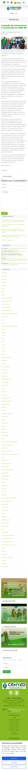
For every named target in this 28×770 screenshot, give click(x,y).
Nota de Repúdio (6, 476)
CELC (3, 338)
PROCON (4, 495)
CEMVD (3, 345)
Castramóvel (5, 316)
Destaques (4, 395)
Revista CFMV (5, 504)
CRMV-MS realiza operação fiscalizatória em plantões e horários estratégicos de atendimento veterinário (12, 231)
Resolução (14, 734)
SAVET (3, 513)
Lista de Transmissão (7, 451)
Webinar (4, 560)
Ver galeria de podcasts (9, 650)
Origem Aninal (5, 485)
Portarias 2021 (14, 728)
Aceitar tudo (14, 758)
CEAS (3, 323)
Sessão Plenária (6, 523)
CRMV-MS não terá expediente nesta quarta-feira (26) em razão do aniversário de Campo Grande (13, 220)
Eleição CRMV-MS (6, 404)
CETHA (3, 351)
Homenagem (5, 435)
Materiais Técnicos (14, 730)
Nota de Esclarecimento (7, 470)
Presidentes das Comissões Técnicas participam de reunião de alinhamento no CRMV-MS (13, 236)
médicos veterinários (7, 463)
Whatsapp (4, 563)
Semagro (4, 516)
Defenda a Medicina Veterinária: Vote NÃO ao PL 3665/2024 (13, 252)
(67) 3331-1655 (16, 711)
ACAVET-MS (4, 276)
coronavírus (5, 370)
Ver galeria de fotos (8, 601)
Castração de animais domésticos (10, 313)
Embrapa (4, 407)
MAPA (3, 457)
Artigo (3, 295)
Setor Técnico (5, 526)
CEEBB (3, 329)
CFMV (3, 354)
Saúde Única (5, 510)
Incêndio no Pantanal (7, 445)
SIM (3, 529)
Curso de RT (5, 385)
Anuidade (4, 285)
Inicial (14, 717)
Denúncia (14, 732)
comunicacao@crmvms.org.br (16, 709)
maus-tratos (5, 460)
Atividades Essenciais (7, 301)
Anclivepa (4, 282)
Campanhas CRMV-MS (7, 310)
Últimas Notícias (14, 722)
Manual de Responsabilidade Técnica (11, 454)
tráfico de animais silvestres (8, 545)
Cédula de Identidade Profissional (10, 326)
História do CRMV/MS (14, 720)
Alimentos (4, 279)
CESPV (3, 348)
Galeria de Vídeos (14, 726)
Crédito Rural (5, 373)
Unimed (4, 551)
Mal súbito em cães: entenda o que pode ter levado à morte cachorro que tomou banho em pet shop (14, 260)
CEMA (3, 341)
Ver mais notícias (7, 176)
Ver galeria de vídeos (8, 626)
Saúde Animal (5, 507)
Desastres (4, 391)
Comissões (4, 360)
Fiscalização (5, 423)
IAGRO (3, 438)
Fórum (3, 426)
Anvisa (3, 288)
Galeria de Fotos (14, 724)
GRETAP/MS (4, 432)
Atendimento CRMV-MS (7, 298)
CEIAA (3, 335)
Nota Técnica (5, 479)
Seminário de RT (6, 520)
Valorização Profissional (7, 557)
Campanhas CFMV (6, 307)
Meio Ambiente (5, 466)
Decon (3, 388)
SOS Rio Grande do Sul (7, 541)
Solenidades (5, 532)
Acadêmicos (5, 273)
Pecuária (4, 491)
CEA (3, 320)
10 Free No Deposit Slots (7, 240)
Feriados (4, 420)
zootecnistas (5, 566)
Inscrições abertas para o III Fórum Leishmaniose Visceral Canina (13, 225)
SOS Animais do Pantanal (8, 535)
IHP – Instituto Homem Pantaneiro (10, 441)
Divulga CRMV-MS (6, 398)
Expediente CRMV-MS (7, 413)
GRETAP (4, 429)
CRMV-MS (4, 376)
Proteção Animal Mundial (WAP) (9, 498)
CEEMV (3, 332)
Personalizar (14, 762)
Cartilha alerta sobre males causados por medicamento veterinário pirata (14, 249)
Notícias (9, 32)
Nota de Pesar (5, 473)
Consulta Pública (6, 366)
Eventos (4, 410)
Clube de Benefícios (6, 357)
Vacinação (4, 554)
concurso (4, 363)
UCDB (3, 548)
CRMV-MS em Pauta (6, 379)
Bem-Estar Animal (6, 304)
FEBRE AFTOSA (5, 416)
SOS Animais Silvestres (7, 538)
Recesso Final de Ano (7, 501)
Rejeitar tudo (14, 766)
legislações (4, 448)
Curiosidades (5, 382)
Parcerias (4, 488)
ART (3, 291)
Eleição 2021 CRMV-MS (7, 401)
